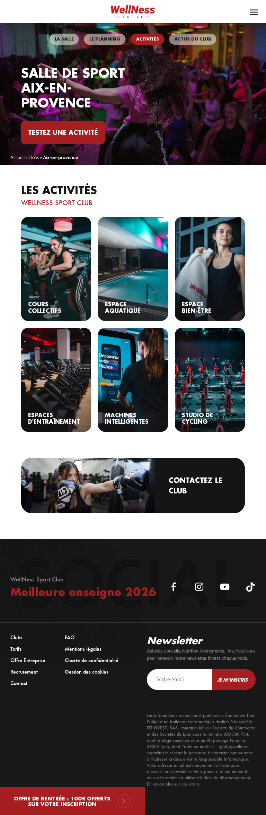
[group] (64, 39)
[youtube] (225, 587)
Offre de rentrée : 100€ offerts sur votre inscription (62, 801)
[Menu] (254, 12)
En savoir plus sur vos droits (173, 784)
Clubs (33, 158)
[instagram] (199, 587)
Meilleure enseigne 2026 (83, 592)
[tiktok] (250, 587)
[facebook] (173, 587)
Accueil (17, 158)
